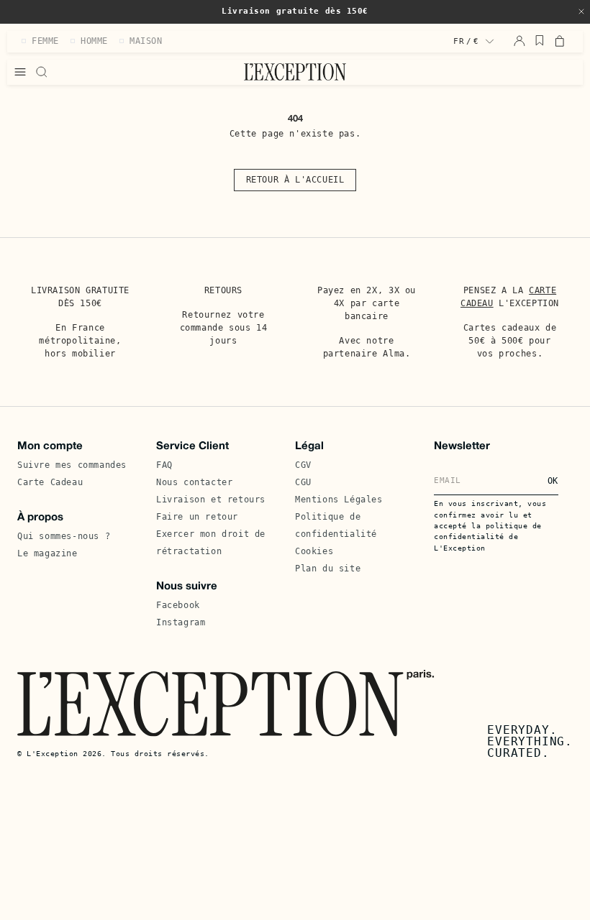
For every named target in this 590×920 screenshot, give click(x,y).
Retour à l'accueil (295, 180)
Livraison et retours (211, 499)
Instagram (180, 622)
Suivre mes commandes (72, 465)
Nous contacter (194, 482)
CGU (303, 482)
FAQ (164, 465)
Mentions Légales (339, 499)
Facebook (178, 605)
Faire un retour (197, 517)
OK (553, 481)
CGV (303, 465)
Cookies (314, 551)
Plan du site (327, 569)
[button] (581, 11)
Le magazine (47, 553)
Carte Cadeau (50, 482)
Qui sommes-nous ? (63, 536)
